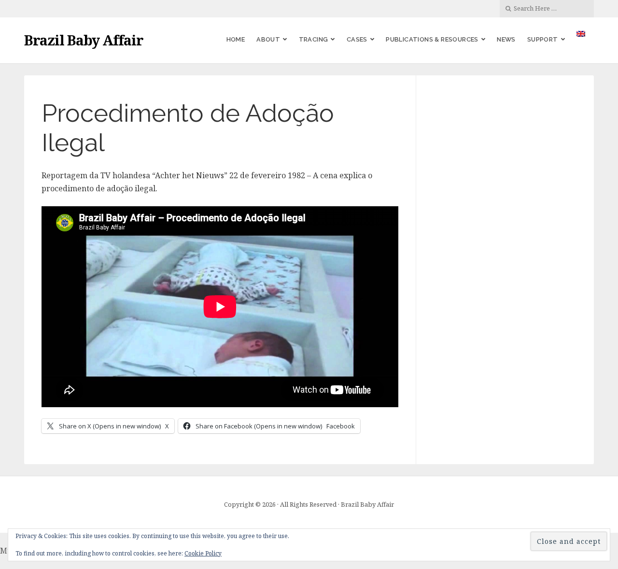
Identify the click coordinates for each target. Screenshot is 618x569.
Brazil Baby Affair (83, 39)
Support (542, 39)
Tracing (313, 39)
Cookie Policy (203, 553)
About (268, 39)
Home (235, 39)
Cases (357, 39)
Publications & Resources (432, 39)
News (506, 39)
